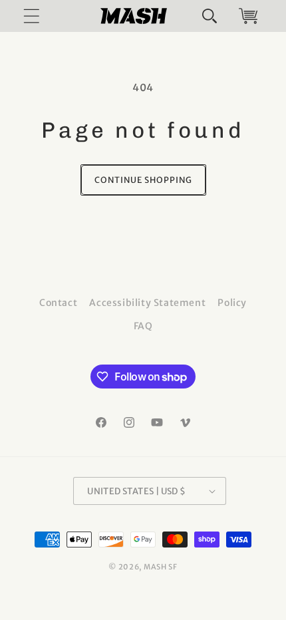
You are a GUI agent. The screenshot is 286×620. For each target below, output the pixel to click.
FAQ (143, 326)
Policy (232, 303)
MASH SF (161, 566)
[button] (209, 16)
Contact (58, 303)
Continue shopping (143, 180)
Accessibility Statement (147, 303)
